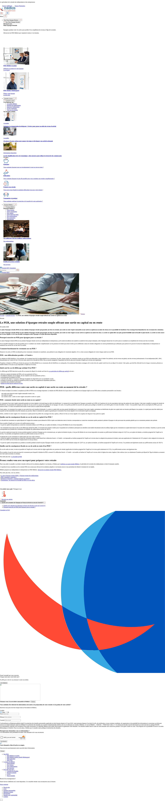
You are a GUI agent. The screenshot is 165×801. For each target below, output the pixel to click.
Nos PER (6, 754)
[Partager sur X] (4, 496)
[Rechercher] (1, 13)
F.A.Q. (9, 774)
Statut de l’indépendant (13, 107)
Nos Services (10, 768)
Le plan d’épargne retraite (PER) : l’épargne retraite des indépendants (19, 475)
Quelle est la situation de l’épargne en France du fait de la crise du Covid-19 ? (24, 505)
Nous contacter (4, 784)
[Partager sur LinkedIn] (4, 493)
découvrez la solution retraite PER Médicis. (49, 470)
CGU (4, 789)
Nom (1, 714)
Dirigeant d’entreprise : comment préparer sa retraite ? (15, 478)
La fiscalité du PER (16, 456)
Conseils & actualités (12, 771)
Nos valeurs (10, 213)
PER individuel (11, 759)
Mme (3, 712)
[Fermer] (5, 16)
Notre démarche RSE (12, 214)
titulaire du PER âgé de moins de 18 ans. (12, 383)
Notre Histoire (11, 763)
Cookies (5, 796)
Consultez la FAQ (5, 510)
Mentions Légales (8, 792)
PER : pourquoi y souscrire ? (8, 477)
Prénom (2, 717)
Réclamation (6, 793)
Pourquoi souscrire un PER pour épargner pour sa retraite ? (19, 507)
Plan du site (6, 787)
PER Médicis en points (13, 755)
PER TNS (9, 760)
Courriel (2, 720)
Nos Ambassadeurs (12, 766)
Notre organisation (12, 211)
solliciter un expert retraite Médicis (70, 464)
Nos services (10, 219)
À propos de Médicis (9, 762)
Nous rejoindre (11, 775)
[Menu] (7, 13)
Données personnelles (9, 790)
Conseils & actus (10, 315)
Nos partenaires (11, 218)
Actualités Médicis (12, 104)
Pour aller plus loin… (9, 769)
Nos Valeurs (10, 765)
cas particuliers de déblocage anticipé (59, 371)
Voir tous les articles (12, 110)
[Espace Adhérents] (4, 13)
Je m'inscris (4, 741)
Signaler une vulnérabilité (10, 795)
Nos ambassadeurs (12, 216)
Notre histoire (10, 210)
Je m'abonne (4, 683)
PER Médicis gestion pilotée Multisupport (18, 757)
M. (8, 712)
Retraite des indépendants (14, 105)
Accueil (2, 315)
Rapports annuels (11, 772)
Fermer (33, 701)
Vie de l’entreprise (12, 108)
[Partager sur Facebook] (4, 492)
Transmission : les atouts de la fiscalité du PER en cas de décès (18, 480)
